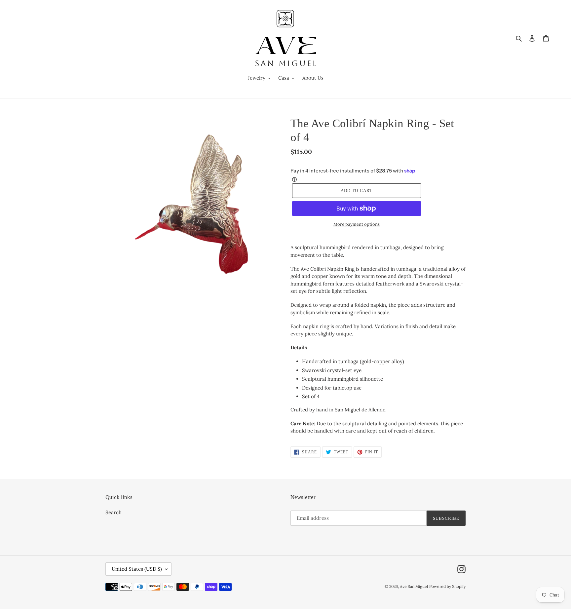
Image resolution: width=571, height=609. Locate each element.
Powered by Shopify (447, 586)
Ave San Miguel (414, 586)
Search (113, 512)
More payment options (356, 224)
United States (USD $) (137, 569)
